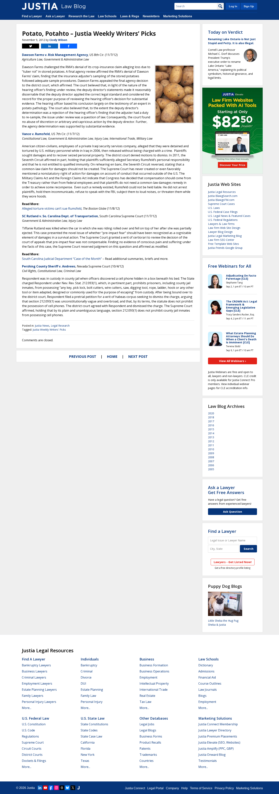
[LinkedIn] (40, 787)
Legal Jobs (147, 724)
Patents (145, 748)
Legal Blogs (148, 730)
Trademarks (148, 755)
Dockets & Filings (34, 761)
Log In (233, 6)
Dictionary (205, 665)
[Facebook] (51, 787)
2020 (211, 413)
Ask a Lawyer (55, 16)
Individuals (90, 659)
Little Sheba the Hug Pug (223, 620)
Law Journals (207, 689)
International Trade (154, 689)
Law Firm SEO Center (221, 240)
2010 (211, 449)
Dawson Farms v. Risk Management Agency (55, 55)
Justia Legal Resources (222, 192)
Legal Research (60, 325)
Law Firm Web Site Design (224, 228)
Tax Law (145, 702)
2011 (211, 445)
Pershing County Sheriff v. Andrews (48, 266)
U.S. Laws (214, 208)
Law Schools (107, 16)
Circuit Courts (31, 748)
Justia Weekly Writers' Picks (49, 329)
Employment (148, 677)
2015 (211, 429)
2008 (211, 457)
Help (184, 788)
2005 (211, 469)
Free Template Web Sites (223, 244)
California (88, 742)
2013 (211, 437)
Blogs (202, 696)
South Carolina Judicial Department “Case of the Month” (62, 259)
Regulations (30, 736)
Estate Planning (92, 689)
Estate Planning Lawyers (39, 689)
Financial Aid (207, 677)
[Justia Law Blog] (40, 6)
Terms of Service (201, 788)
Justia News (42, 325)
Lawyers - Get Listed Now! (232, 562)
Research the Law (81, 16)
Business (147, 659)
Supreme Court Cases (221, 204)
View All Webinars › (232, 361)
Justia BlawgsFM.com (221, 200)
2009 (211, 453)
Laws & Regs (129, 16)
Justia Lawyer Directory (214, 730)
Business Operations (154, 671)
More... (26, 708)
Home (112, 356)
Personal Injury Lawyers (39, 702)
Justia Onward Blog (212, 755)
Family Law (88, 696)
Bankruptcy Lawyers (36, 665)
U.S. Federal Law (35, 718)
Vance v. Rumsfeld (36, 134)
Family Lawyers (32, 696)
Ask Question (232, 511)
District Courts (32, 755)
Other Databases (154, 718)
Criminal (86, 671)
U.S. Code (28, 730)
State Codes (89, 730)
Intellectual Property (154, 683)
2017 (211, 421)
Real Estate (147, 696)
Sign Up (249, 6)
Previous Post (82, 356)
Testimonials (207, 761)
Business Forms (151, 736)
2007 (211, 461)
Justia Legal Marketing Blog (225, 236)
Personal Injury (91, 702)
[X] (73, 787)
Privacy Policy (224, 788)
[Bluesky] (67, 787)
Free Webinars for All (229, 265)
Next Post (138, 356)
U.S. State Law (93, 718)
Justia (31, 787)
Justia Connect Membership (218, 724)
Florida (85, 748)
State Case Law (91, 736)
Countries (147, 761)
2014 (211, 433)
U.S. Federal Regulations (223, 220)
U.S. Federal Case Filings (223, 212)
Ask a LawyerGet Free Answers (226, 490)
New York (88, 755)
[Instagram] (56, 787)
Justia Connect (135, 788)
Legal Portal (155, 788)
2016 (211, 425)
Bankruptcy (89, 665)
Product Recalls (150, 742)
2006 (211, 465)
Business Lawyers (34, 671)
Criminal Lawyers (34, 677)
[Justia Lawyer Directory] (78, 787)
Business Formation (154, 665)
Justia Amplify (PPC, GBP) (216, 748)
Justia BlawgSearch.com (222, 196)
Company (172, 788)
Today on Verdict (225, 32)
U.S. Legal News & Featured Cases (229, 216)
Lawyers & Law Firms (221, 224)
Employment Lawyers (37, 683)
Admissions (206, 671)
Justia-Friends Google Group (225, 248)
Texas (85, 761)
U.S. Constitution (34, 724)
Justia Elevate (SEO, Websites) (219, 742)
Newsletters (151, 16)
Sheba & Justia (217, 624)
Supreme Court (33, 742)
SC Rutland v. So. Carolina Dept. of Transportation (60, 216)
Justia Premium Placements (217, 736)
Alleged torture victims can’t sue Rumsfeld (51, 208)
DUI (83, 683)
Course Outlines (209, 683)
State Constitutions (94, 724)
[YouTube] (45, 787)
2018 (211, 417)
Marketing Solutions (177, 16)
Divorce (86, 677)
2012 (211, 441)
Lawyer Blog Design (220, 232)
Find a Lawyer (32, 16)
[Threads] (62, 787)
